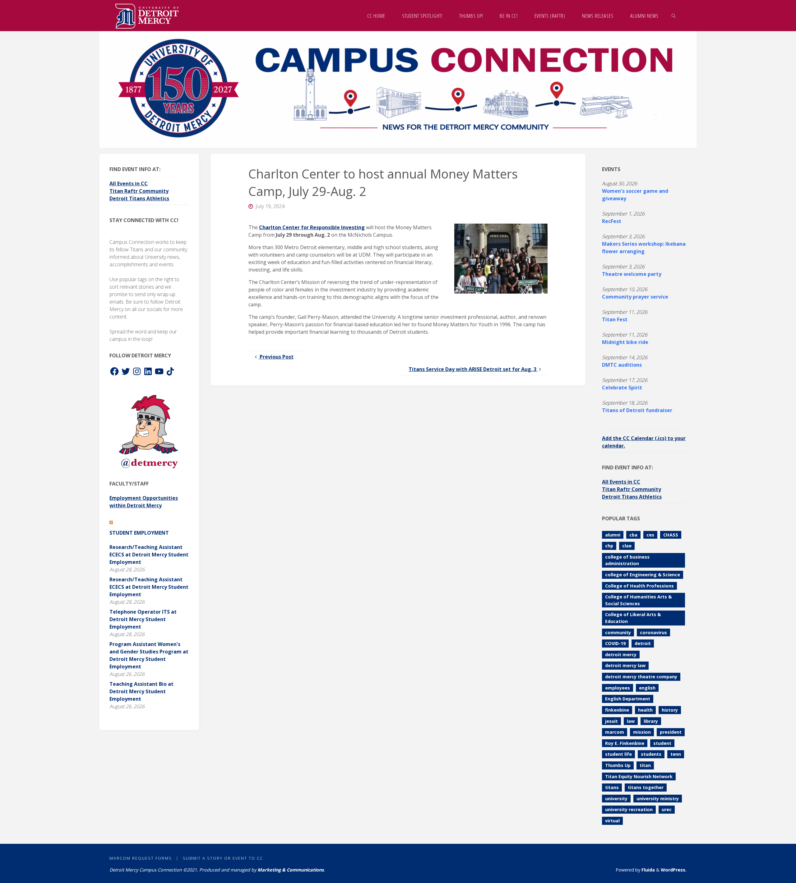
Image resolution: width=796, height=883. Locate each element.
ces (650, 535)
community (618, 632)
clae (627, 546)
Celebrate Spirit (622, 387)
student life (618, 754)
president (671, 732)
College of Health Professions (639, 586)
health (645, 710)
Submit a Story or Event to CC (223, 858)
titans (612, 787)
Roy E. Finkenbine (624, 743)
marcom (614, 732)
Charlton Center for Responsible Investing (312, 227)
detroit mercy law (625, 665)
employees (617, 688)
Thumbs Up (618, 765)
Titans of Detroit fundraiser (637, 410)
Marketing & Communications (290, 870)
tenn (675, 754)
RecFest (611, 221)
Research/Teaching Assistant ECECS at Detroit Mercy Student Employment (148, 554)
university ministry (657, 799)
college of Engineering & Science (642, 575)
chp (609, 546)
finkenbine (617, 710)
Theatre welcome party (631, 274)
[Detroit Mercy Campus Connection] (146, 15)
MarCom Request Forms (140, 858)
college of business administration (627, 560)
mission (642, 732)
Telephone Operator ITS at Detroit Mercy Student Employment (143, 619)
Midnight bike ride (625, 342)
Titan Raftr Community (139, 191)
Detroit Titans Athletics (139, 198)
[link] (674, 15)
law (631, 721)
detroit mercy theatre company (641, 677)
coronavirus (653, 632)
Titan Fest (614, 319)
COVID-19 (615, 643)
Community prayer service (635, 296)
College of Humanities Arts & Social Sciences (638, 600)
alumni (612, 535)
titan (645, 765)
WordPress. (674, 870)
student (662, 743)
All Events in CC (128, 183)
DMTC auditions (622, 364)
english (647, 688)
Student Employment (139, 532)
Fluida (647, 870)
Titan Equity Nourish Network (639, 776)
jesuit (611, 721)
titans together (646, 787)
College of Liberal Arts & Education (633, 617)
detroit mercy (620, 655)
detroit (643, 643)
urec (667, 809)
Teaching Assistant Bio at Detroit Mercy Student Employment (141, 691)
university (616, 799)
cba (633, 535)
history (670, 710)
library (651, 721)
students (651, 754)
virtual (612, 821)
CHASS (670, 535)
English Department (627, 699)
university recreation (629, 809)
